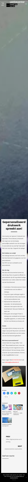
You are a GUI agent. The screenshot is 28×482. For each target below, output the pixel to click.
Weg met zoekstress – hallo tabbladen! (17, 413)
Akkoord (14, 479)
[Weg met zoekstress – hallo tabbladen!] (18, 407)
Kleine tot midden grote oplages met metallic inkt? (7, 413)
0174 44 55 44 (16, 360)
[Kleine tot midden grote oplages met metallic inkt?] (7, 407)
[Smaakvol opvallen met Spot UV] (7, 420)
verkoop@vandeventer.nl (12, 362)
